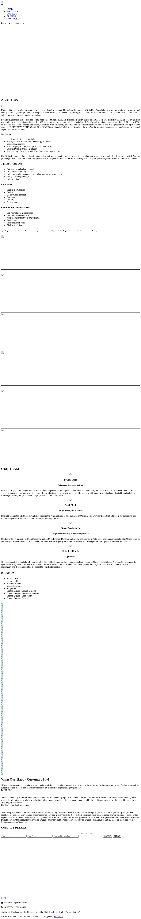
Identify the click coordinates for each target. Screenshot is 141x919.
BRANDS (11, 16)
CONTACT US (14, 19)
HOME (10, 9)
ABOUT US (12, 11)
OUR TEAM (12, 14)
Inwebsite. (58, 916)
